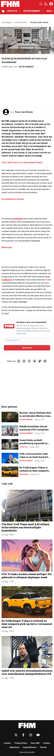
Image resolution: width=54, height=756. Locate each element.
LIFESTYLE (12, 11)
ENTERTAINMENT (31, 11)
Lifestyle (23, 447)
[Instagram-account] (30, 735)
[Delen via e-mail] (45, 361)
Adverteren (14, 747)
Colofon (46, 743)
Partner (43, 747)
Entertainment (26, 67)
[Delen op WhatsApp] (19, 361)
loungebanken (17, 219)
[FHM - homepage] (10, 4)
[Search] (40, 4)
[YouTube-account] (38, 735)
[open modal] (51, 4)
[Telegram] (34, 361)
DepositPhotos (29, 747)
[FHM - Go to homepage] (27, 725)
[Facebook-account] (23, 735)
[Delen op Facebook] (24, 361)
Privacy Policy (21, 743)
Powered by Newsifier (27, 752)
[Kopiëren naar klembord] (40, 361)
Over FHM (35, 743)
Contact (7, 743)
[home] (3, 11)
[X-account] (16, 735)
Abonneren (27, 348)
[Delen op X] (29, 361)
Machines (23, 474)
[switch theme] (46, 4)
